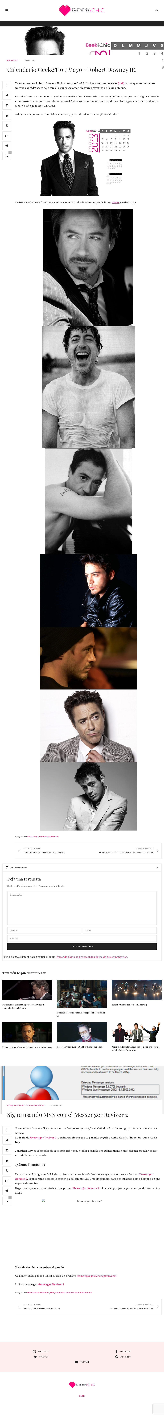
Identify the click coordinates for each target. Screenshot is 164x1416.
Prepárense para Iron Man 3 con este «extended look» (27, 1047)
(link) (121, 83)
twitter (43, 1356)
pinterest (125, 1356)
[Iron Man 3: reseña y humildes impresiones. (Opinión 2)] (82, 994)
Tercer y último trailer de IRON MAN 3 (129, 1004)
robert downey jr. (49, 837)
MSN (52, 1293)
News (21, 1105)
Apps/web (12, 1105)
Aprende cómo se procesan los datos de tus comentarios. (92, 956)
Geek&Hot (12, 60)
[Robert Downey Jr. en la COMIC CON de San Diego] (82, 1032)
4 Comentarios (19, 867)
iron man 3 (32, 837)
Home (82, 1396)
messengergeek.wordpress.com (96, 1275)
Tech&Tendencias (34, 1105)
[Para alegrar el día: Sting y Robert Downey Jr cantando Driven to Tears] (27, 990)
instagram (43, 1351)
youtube (84, 1362)
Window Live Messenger (79, 1293)
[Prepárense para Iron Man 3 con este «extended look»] (27, 1032)
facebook (125, 1351)
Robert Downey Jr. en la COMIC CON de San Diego (80, 1047)
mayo (115, 202)
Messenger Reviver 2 (43, 1137)
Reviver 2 (60, 1293)
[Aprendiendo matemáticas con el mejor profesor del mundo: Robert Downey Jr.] (137, 1032)
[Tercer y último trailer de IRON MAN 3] (137, 990)
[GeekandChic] (82, 10)
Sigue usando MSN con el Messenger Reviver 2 (67, 1114)
